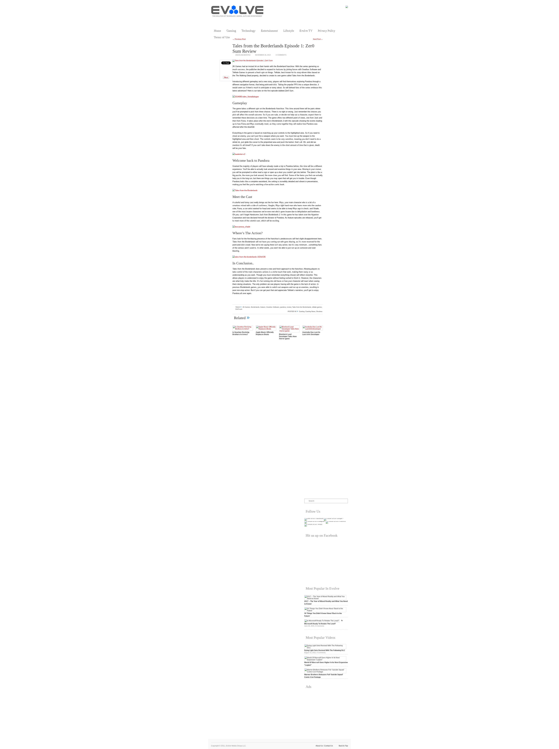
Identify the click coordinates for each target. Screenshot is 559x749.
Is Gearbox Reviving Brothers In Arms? (240, 333)
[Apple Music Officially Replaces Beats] (266, 329)
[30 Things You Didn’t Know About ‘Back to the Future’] (325, 611)
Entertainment (269, 30)
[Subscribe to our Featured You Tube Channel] (228, 21)
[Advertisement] (326, 711)
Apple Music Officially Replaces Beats (265, 333)
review (289, 307)
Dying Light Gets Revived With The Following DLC (324, 650)
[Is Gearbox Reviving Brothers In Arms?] (242, 329)
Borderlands (255, 307)
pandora (283, 307)
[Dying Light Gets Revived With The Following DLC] (325, 648)
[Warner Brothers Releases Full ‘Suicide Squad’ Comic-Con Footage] (325, 672)
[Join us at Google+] (234, 21)
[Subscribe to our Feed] (241, 21)
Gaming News (310, 311)
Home (217, 30)
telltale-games (317, 307)
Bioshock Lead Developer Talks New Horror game (288, 336)
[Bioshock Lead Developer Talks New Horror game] (289, 331)
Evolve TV (305, 30)
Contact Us (328, 746)
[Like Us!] (221, 21)
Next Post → (318, 39)
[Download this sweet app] (248, 21)
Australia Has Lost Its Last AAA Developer (311, 333)
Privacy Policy (326, 30)
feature (262, 307)
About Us (319, 746)
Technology (248, 30)
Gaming (231, 30)
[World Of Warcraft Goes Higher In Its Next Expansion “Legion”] (325, 660)
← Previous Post (239, 39)
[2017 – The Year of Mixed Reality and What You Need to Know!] (325, 599)
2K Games (246, 307)
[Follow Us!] (214, 21)
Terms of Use (222, 37)
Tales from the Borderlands (301, 307)
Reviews (319, 311)
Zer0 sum (238, 309)
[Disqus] (277, 382)
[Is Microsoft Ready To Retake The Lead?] (321, 621)
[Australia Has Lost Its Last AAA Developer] (312, 329)
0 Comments (281, 55)
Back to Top (343, 746)
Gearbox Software (272, 307)
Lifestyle (288, 30)
